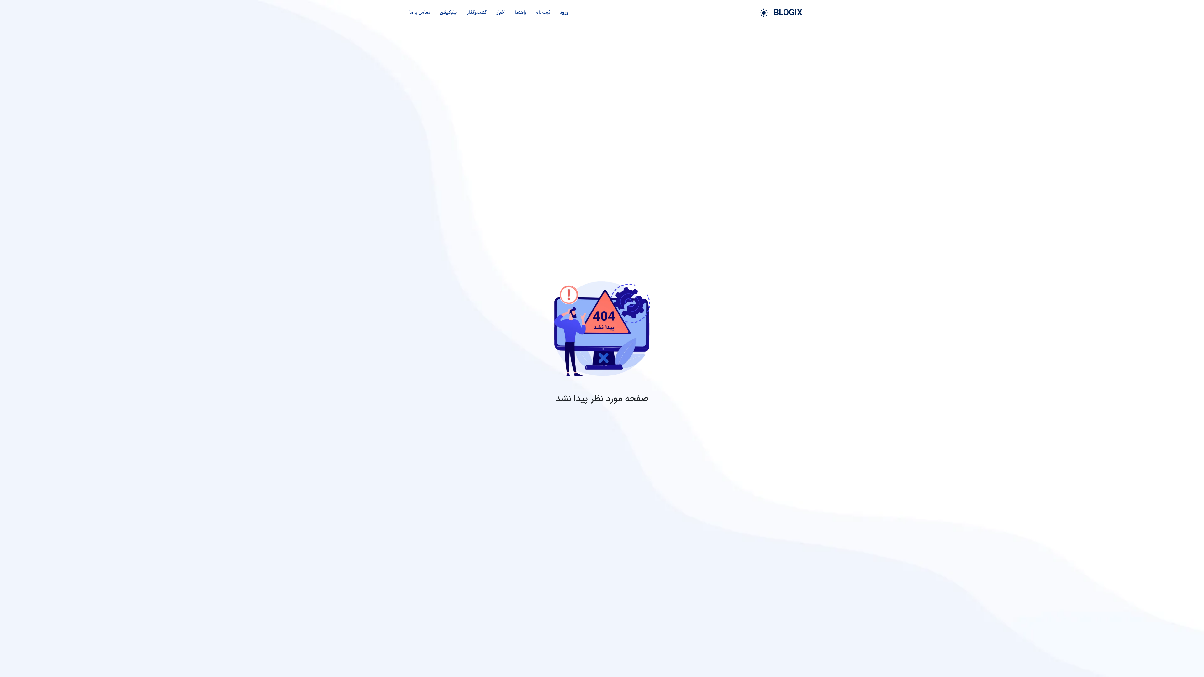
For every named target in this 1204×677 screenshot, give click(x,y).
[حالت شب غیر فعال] (763, 12)
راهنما (520, 12)
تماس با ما (419, 12)
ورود (564, 12)
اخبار (500, 12)
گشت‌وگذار (477, 12)
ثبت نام (543, 12)
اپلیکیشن (448, 12)
